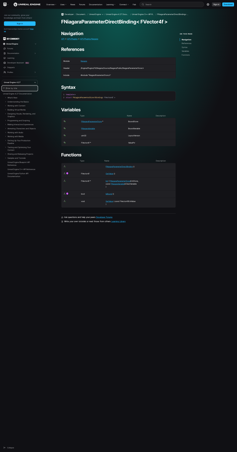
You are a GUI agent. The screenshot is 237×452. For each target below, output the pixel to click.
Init (107, 181)
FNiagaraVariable (88, 128)
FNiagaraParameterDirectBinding (119, 167)
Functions (186, 55)
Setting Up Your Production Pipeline (19, 141)
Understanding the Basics (18, 102)
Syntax (185, 47)
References (186, 43)
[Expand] (6, 98)
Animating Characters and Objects (22, 128)
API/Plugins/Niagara (89, 39)
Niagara (84, 61)
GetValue (109, 174)
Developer (69, 14)
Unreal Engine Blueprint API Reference (19, 163)
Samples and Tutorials (17, 158)
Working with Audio (15, 132)
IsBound (109, 194)
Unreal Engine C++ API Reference (21, 169)
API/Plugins (72, 39)
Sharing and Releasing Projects (20, 154)
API (63, 39)
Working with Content (16, 106)
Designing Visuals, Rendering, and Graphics (21, 115)
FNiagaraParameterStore (91, 121)
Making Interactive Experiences (21, 124)
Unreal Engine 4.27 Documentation (17, 94)
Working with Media (16, 136)
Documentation (81, 14)
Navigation (186, 40)
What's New (12, 98)
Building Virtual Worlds (17, 110)
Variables (185, 51)
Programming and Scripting (19, 120)
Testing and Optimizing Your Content (19, 148)
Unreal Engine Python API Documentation (18, 174)
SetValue (109, 201)
